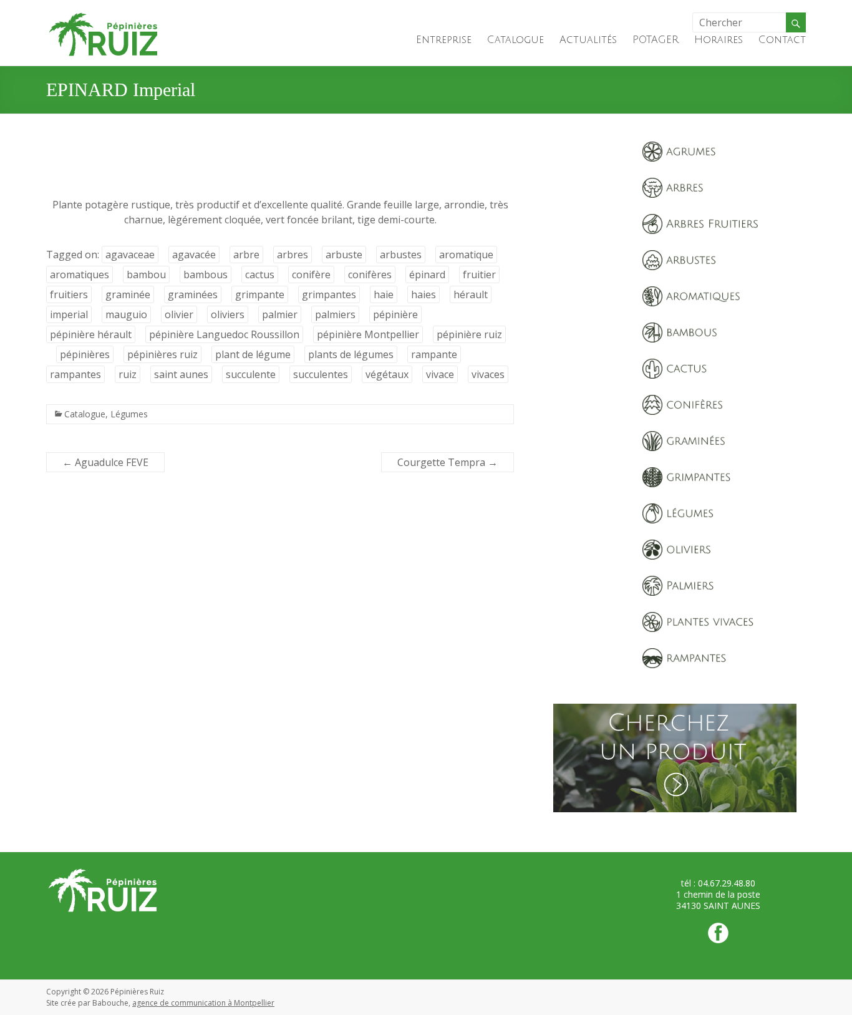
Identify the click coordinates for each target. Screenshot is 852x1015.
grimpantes (329, 294)
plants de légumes (351, 354)
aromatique (466, 254)
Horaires (718, 40)
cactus (259, 274)
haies (423, 294)
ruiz (128, 374)
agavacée (194, 254)
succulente (251, 374)
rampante (434, 354)
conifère (311, 274)
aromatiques (79, 274)
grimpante (259, 294)
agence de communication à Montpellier (203, 1003)
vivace (440, 374)
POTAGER (655, 40)
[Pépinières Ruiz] (103, 15)
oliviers (227, 314)
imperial (69, 314)
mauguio (126, 314)
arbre (246, 254)
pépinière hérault (91, 334)
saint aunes (181, 374)
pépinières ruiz (162, 354)
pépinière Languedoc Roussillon (224, 334)
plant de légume (253, 354)
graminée (127, 294)
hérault (470, 294)
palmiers (335, 314)
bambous (205, 274)
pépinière (395, 314)
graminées (193, 294)
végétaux (387, 374)
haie (384, 294)
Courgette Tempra (447, 462)
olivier (179, 314)
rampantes (75, 374)
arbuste (344, 254)
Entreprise (444, 40)
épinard (427, 274)
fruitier (479, 274)
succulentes (320, 374)
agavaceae (130, 254)
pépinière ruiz (469, 334)
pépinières (85, 354)
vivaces (488, 374)
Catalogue (515, 40)
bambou (146, 274)
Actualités (588, 40)
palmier (280, 314)
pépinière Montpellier (368, 334)
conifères (370, 274)
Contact (782, 40)
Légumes (129, 414)
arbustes (401, 254)
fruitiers (69, 294)
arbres (292, 254)
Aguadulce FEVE (105, 462)
